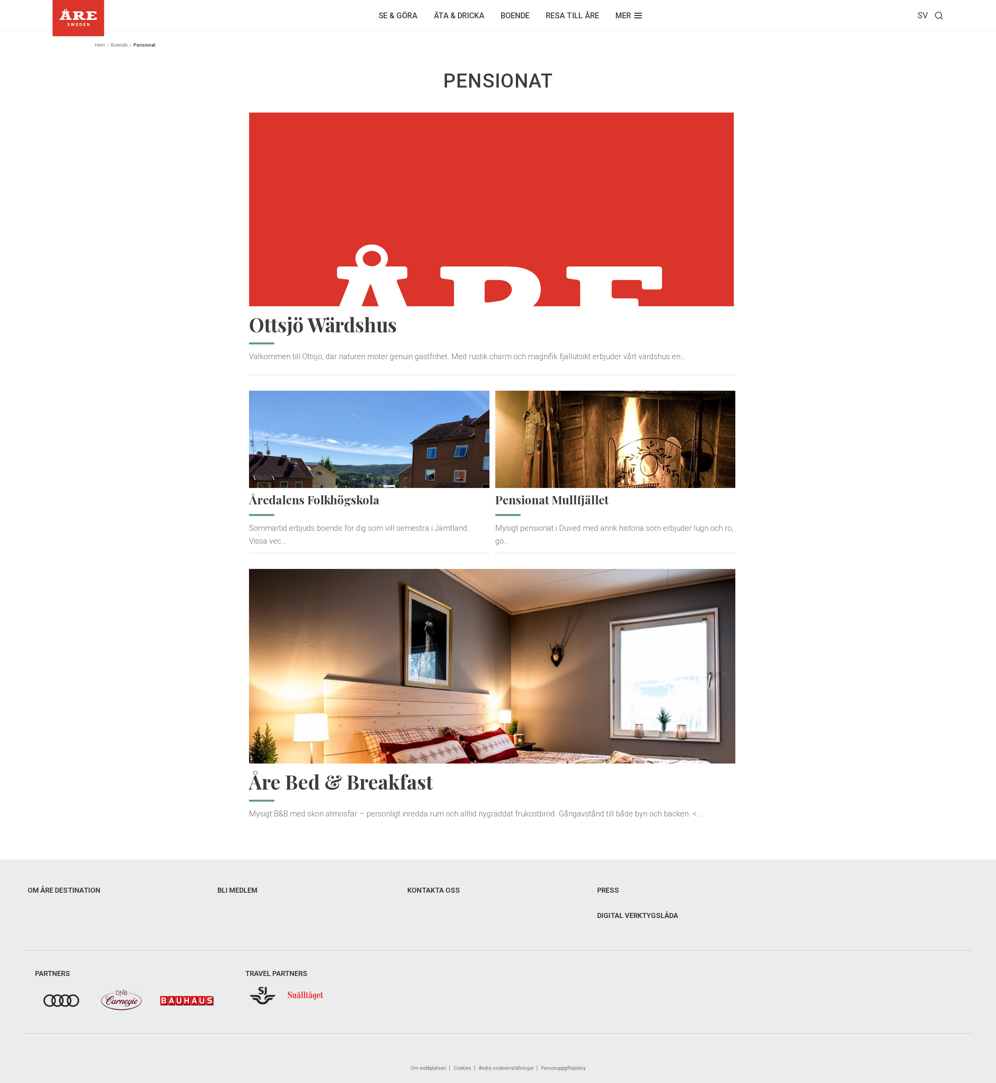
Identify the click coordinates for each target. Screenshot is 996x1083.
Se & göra (398, 15)
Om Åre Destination (64, 890)
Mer (623, 15)
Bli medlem (237, 890)
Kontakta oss (433, 890)
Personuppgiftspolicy (563, 1068)
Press (608, 890)
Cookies (462, 1068)
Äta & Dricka (459, 15)
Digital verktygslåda (637, 915)
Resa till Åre (572, 15)
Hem (100, 45)
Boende (515, 15)
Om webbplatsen (428, 1068)
